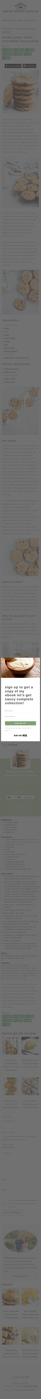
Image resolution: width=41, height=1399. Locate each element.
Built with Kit (20, 735)
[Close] (37, 661)
